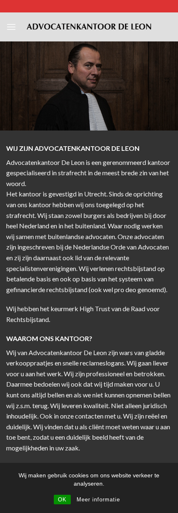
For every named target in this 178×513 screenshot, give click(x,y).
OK (62, 499)
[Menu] (11, 27)
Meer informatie (98, 499)
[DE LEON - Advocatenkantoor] (89, 27)
